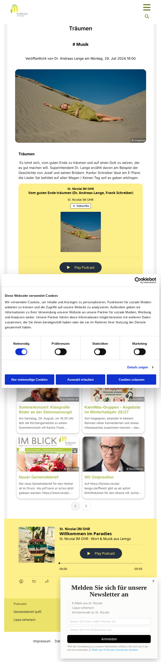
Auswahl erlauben (80, 379)
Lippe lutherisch (25, 619)
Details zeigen (137, 367)
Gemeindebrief (24, 611)
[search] (147, 16)
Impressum (42, 641)
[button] (105, 7)
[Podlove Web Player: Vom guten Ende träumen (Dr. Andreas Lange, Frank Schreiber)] (80, 242)
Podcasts (20, 603)
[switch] (61, 351)
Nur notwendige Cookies (29, 379)
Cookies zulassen (131, 379)
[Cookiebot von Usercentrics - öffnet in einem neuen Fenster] (137, 280)
